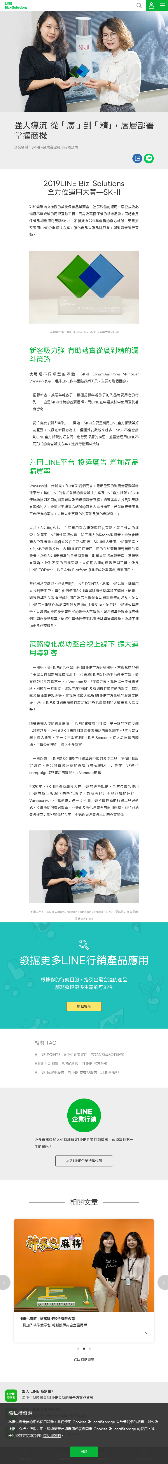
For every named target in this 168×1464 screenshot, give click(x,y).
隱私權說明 (52, 1436)
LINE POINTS (49, 1054)
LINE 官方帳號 (95, 1063)
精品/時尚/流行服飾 (108, 1054)
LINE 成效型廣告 (83, 1072)
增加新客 (71, 1063)
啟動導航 (84, 1006)
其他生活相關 (47, 1063)
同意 (84, 1451)
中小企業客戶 (77, 1054)
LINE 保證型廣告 (50, 1072)
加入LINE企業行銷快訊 (84, 1161)
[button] (78, 1349)
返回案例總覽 (84, 1359)
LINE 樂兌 (111, 1072)
